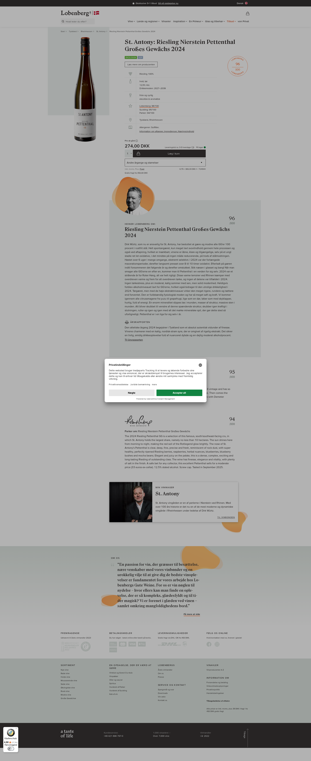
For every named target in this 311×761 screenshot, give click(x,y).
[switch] (11, 749)
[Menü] (16, 729)
